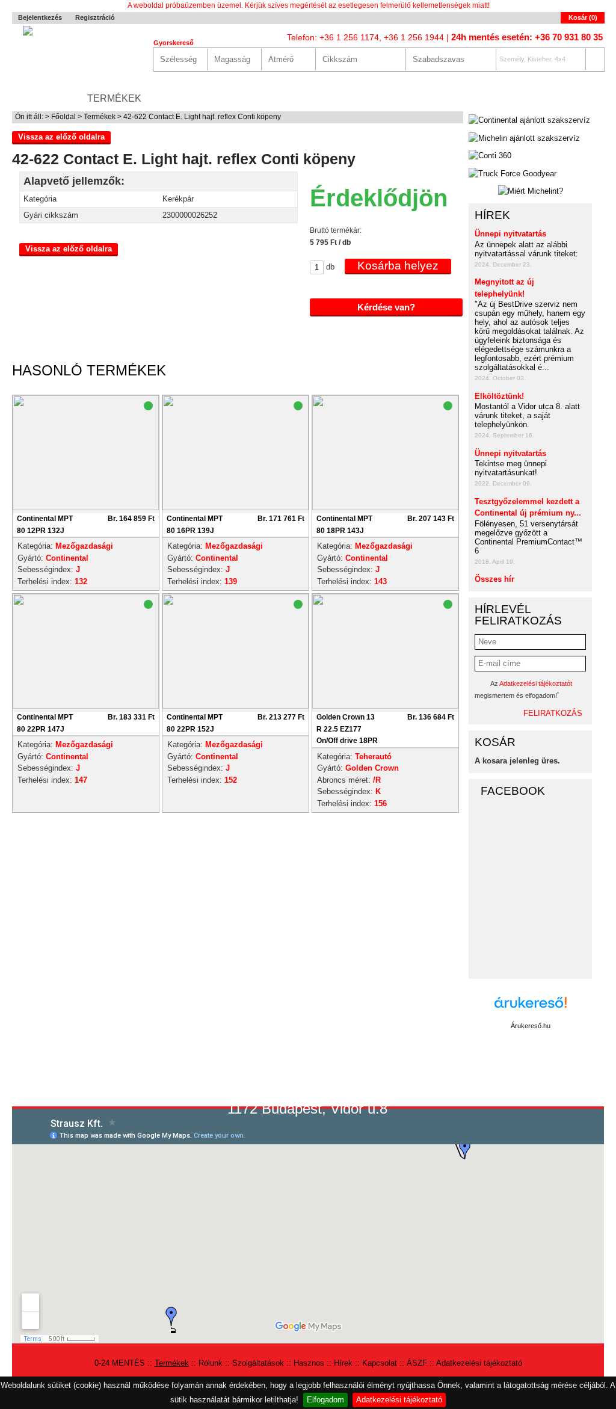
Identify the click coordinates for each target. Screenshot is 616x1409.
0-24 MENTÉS (44, 98)
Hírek (381, 98)
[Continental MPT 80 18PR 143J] (385, 507)
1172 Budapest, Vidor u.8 (307, 1108)
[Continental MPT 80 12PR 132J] (86, 507)
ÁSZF (417, 1362)
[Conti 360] (490, 156)
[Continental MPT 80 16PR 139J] (235, 507)
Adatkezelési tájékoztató (399, 1399)
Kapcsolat (437, 98)
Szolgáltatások (250, 98)
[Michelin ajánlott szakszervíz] (524, 138)
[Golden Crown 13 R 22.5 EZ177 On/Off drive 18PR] (385, 706)
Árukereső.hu (530, 1025)
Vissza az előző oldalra (61, 136)
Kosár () (582, 17)
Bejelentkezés (40, 17)
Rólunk (173, 98)
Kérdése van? (386, 307)
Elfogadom (325, 1399)
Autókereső (569, 98)
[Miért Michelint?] (530, 191)
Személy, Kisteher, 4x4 (532, 59)
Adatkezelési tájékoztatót (535, 683)
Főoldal (63, 117)
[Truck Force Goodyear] (512, 174)
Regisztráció (95, 17)
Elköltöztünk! (499, 396)
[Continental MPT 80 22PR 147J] (86, 706)
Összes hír (494, 579)
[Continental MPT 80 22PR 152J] (235, 706)
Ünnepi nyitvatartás (510, 233)
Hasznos (330, 98)
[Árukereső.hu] (530, 1008)
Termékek (114, 98)
